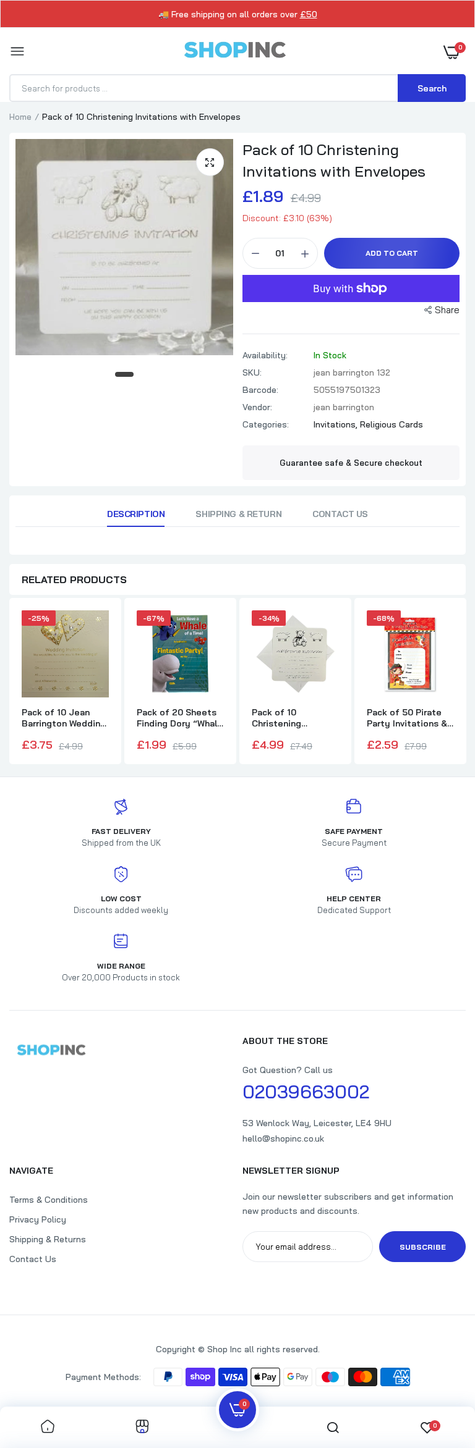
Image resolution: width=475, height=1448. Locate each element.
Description (136, 514)
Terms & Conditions (48, 1199)
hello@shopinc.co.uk (283, 1138)
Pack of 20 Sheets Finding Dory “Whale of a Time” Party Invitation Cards (180, 718)
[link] (48, 1427)
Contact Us (340, 514)
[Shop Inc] (234, 52)
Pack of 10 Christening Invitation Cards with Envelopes (286, 718)
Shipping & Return (238, 514)
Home (20, 116)
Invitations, (337, 424)
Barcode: (260, 389)
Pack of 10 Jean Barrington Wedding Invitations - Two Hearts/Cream (64, 718)
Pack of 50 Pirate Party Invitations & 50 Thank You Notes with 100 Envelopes (410, 718)
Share (447, 310)
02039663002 (305, 1091)
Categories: (265, 424)
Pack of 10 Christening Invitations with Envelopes (334, 160)
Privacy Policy (37, 1219)
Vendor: (257, 407)
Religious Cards (391, 424)
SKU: (252, 372)
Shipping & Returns (47, 1239)
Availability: (265, 355)
